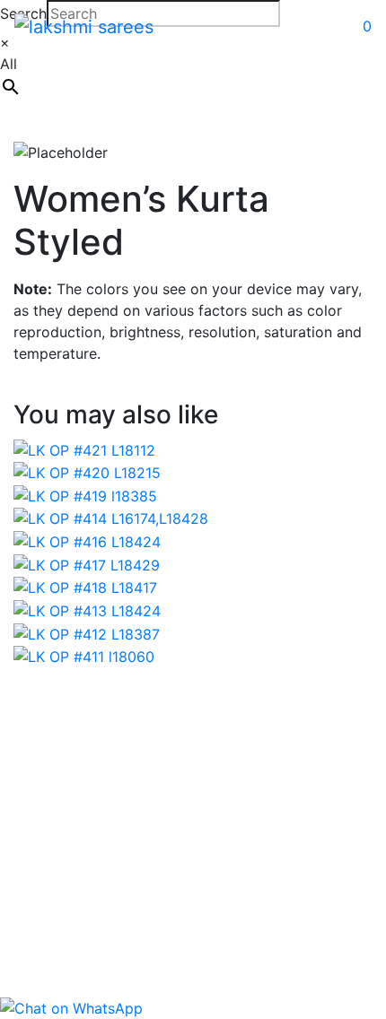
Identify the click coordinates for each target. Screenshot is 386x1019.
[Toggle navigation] (265, 26)
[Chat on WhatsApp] (71, 1006)
